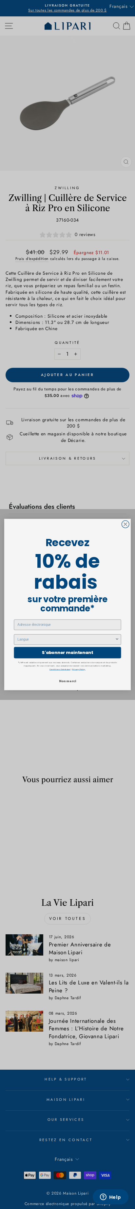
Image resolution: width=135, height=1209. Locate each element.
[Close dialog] (125, 524)
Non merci (67, 680)
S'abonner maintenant (67, 653)
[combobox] (66, 639)
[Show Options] (117, 639)
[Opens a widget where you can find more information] (110, 1197)
